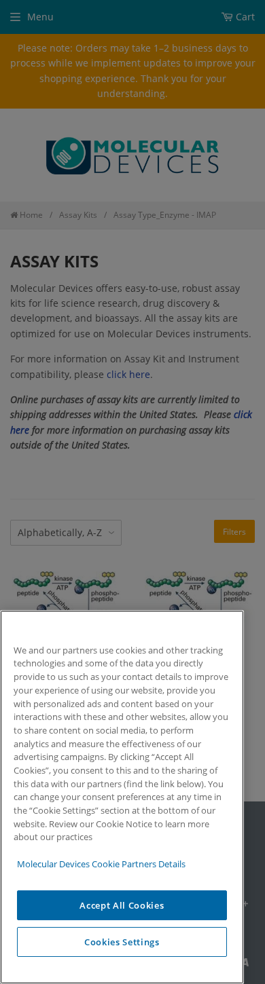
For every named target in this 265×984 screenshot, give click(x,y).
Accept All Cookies (122, 905)
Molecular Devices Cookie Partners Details (101, 864)
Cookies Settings (122, 942)
